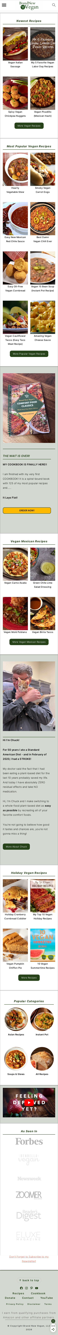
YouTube (46, 1297)
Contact (28, 1297)
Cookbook (38, 1293)
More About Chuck (16, 846)
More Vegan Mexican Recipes (29, 641)
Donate (10, 1297)
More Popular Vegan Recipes (29, 353)
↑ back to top (29, 1280)
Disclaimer (34, 1304)
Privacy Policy (15, 1304)
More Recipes (29, 977)
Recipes (18, 1293)
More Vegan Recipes (29, 125)
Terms (48, 1304)
